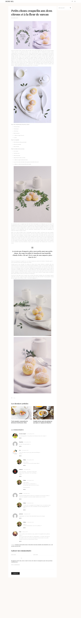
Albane (24, 459)
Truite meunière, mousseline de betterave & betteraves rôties (19, 422)
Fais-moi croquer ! (22, 433)
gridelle (20, 493)
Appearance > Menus (60, 615)
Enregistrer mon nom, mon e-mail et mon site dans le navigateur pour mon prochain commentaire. (31, 561)
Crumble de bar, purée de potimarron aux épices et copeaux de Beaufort (42, 422)
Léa (20, 450)
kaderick (21, 469)
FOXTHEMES (35, 615)
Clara (20, 531)
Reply (20, 446)
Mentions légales (18, 615)
